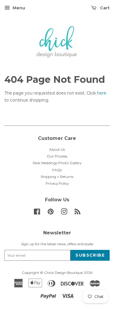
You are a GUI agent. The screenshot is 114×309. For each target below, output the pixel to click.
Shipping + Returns (57, 176)
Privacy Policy (57, 183)
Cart (104, 8)
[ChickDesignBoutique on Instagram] (64, 213)
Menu (18, 8)
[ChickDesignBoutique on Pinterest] (50, 213)
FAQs (57, 170)
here (101, 93)
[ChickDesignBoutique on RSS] (77, 213)
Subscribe (90, 255)
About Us (57, 149)
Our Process (57, 156)
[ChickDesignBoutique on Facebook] (37, 213)
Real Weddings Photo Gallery (57, 163)
